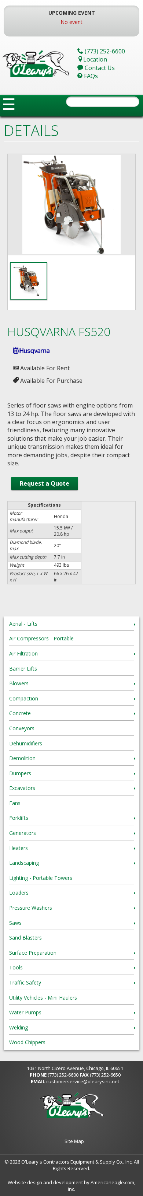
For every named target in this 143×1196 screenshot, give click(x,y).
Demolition (22, 758)
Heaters (18, 847)
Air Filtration (23, 653)
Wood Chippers (27, 1042)
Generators (22, 832)
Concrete (20, 713)
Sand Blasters (25, 937)
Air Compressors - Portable (41, 638)
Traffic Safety (25, 982)
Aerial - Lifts (23, 623)
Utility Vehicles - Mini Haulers (43, 997)
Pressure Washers (30, 907)
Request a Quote (44, 483)
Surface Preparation (32, 952)
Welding (18, 1027)
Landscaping (24, 862)
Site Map (74, 1141)
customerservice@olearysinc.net (82, 1081)
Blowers (19, 683)
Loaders (19, 892)
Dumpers (20, 773)
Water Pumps (25, 1012)
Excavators (22, 787)
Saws (15, 922)
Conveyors (21, 728)
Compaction (23, 698)
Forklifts (18, 817)
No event (71, 21)
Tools (16, 967)
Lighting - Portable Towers (40, 877)
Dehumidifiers (25, 743)
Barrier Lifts (23, 668)
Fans (15, 803)
